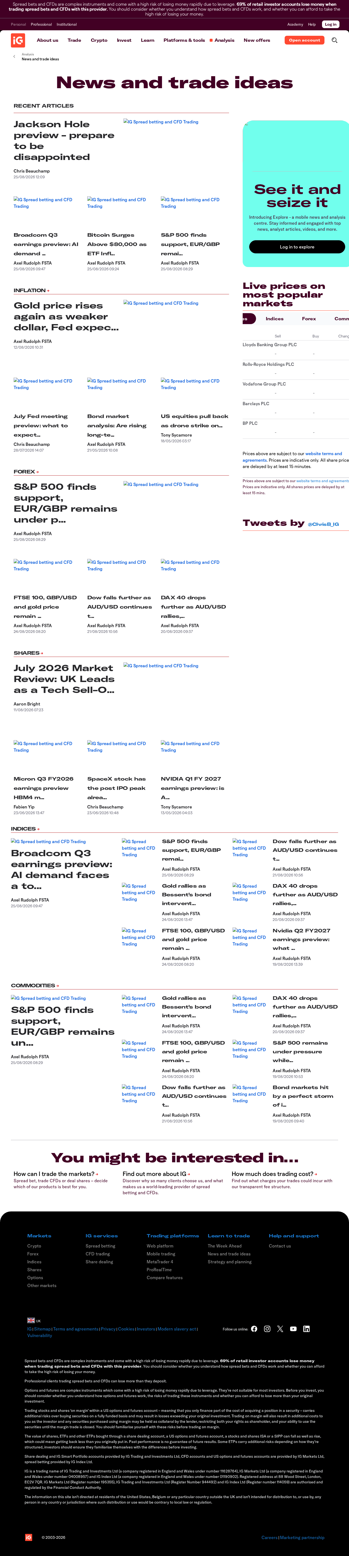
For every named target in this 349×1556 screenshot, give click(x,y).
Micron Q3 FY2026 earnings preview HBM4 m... (44, 788)
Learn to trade (229, 1235)
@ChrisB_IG (323, 524)
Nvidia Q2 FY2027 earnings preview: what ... (301, 939)
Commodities (33, 985)
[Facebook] (254, 1329)
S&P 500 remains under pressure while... (300, 1051)
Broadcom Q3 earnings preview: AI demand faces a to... (61, 869)
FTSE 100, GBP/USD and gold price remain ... (45, 606)
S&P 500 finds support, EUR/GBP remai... (190, 244)
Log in (330, 24)
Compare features (165, 1277)
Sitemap (42, 1329)
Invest (124, 40)
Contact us (280, 1246)
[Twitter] (280, 1329)
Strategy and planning (230, 1261)
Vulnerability (39, 1335)
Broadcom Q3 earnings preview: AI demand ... (46, 244)
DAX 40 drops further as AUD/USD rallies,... (193, 606)
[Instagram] (267, 1329)
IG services (102, 1235)
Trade (74, 40)
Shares (26, 653)
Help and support (294, 1235)
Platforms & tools (184, 40)
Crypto (99, 40)
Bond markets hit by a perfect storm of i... (303, 1096)
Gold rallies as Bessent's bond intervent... (186, 894)
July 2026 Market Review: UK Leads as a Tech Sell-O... (64, 678)
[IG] (18, 40)
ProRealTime (159, 1269)
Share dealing (99, 1261)
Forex (24, 472)
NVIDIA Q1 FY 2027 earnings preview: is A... (192, 788)
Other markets (41, 1285)
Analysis (224, 40)
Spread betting (100, 1246)
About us (47, 40)
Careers (269, 1537)
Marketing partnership (302, 1537)
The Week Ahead (225, 1246)
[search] (334, 40)
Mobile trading (161, 1253)
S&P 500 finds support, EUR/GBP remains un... (63, 1026)
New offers (257, 40)
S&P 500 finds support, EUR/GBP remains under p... (65, 503)
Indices (275, 318)
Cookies (126, 1329)
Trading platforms (173, 1235)
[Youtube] (293, 1329)
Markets (39, 1235)
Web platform (160, 1246)
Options (35, 1277)
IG (29, 1329)
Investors (146, 1329)
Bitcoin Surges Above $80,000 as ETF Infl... (117, 244)
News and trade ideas (229, 1253)
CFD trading (98, 1253)
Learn (147, 40)
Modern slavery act (177, 1329)
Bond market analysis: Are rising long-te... (116, 425)
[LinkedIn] (306, 1329)
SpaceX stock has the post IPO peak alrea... (116, 788)
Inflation (30, 290)
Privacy (108, 1329)
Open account (304, 40)
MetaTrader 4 (160, 1261)
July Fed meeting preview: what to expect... (41, 425)
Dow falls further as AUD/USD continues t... (119, 606)
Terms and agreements (75, 1329)
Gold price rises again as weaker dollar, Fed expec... (66, 316)
